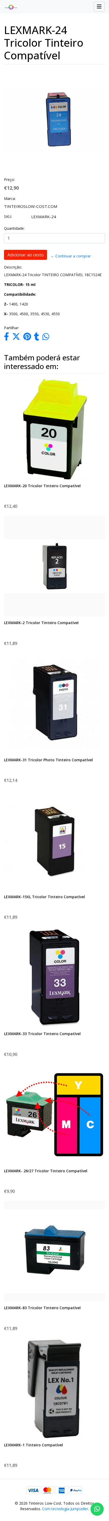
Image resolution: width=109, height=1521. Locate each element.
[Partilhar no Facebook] (6, 338)
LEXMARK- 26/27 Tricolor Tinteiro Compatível (45, 1170)
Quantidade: (14, 228)
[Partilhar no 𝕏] (16, 338)
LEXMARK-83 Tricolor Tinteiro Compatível (42, 1307)
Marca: (10, 198)
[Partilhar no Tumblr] (36, 338)
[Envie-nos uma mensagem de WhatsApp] (97, 1509)
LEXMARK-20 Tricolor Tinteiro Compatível (42, 485)
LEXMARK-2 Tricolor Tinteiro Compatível (41, 622)
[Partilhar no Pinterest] (27, 338)
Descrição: (13, 267)
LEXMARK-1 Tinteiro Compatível (33, 1444)
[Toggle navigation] (99, 7)
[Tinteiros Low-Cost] (8, 7)
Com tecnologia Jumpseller (65, 1508)
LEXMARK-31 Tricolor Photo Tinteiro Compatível (48, 759)
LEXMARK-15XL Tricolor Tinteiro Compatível (44, 896)
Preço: (9, 179)
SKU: (8, 216)
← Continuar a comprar (71, 256)
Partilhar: (11, 327)
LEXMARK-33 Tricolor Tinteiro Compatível (42, 1033)
